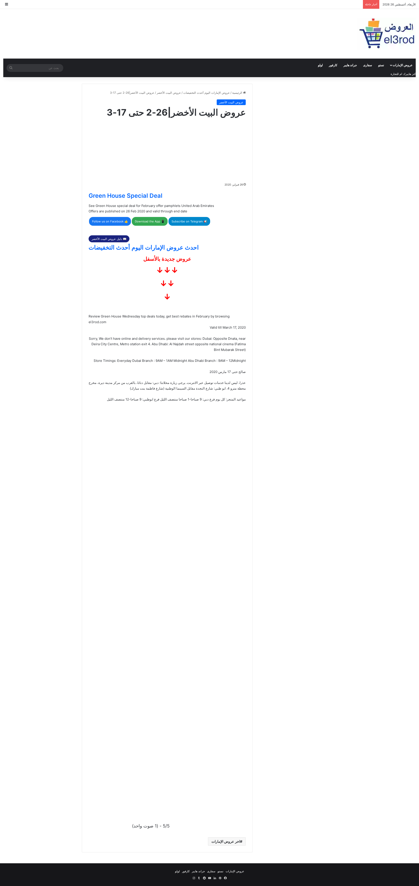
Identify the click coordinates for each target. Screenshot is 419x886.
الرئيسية (237, 92)
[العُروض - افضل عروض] (386, 34)
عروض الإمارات (402, 65)
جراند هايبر (350, 65)
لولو (320, 65)
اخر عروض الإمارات (225, 841)
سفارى (367, 65)
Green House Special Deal (125, 195)
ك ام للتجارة (398, 74)
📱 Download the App (150, 221)
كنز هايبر (410, 74)
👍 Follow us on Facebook (110, 221)
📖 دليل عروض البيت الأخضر (109, 239)
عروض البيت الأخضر (169, 92)
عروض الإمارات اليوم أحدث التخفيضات (206, 92)
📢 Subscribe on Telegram (189, 221)
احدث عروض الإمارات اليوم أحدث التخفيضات (144, 247)
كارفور (333, 65)
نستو (381, 65)
